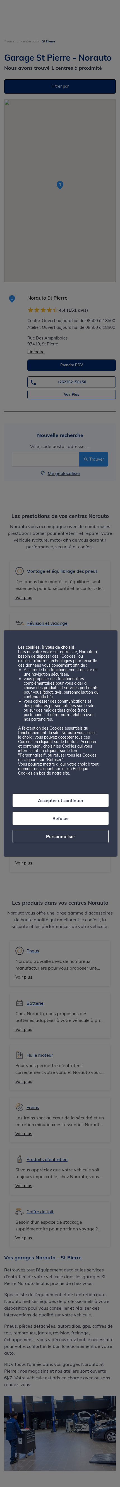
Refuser (60, 818)
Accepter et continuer (60, 800)
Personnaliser (60, 836)
